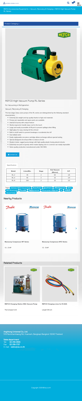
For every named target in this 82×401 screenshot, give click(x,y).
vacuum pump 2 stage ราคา (50, 190)
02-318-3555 (15, 342)
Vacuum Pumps (11, 193)
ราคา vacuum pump (12, 190)
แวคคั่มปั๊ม (67, 190)
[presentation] (6, 228)
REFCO (70, 188)
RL (61, 190)
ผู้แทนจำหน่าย (48, 188)
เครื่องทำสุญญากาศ (59, 188)
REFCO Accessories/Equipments (16, 9)
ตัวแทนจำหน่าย (37, 188)
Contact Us (13, 154)
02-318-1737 (15, 344)
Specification (11, 165)
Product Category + (12, 24)
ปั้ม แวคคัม (23, 190)
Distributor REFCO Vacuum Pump (20, 188)
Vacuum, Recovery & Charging (41, 9)
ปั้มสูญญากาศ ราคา (34, 190)
